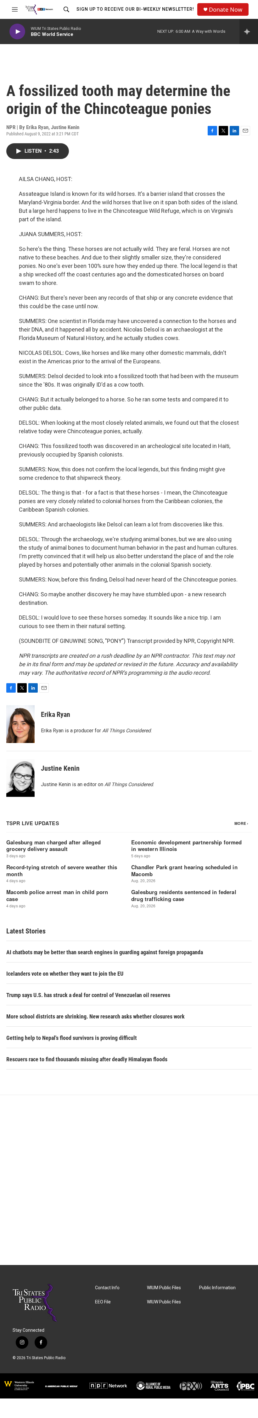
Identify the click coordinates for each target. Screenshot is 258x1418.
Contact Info (107, 1287)
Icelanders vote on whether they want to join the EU (64, 973)
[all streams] (248, 31)
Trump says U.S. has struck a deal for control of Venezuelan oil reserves (88, 995)
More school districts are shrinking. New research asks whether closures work (95, 1016)
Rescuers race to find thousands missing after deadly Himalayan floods (86, 1059)
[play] (17, 31)
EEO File (103, 1302)
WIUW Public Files (164, 1302)
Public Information (217, 1287)
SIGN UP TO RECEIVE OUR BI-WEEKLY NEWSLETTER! (135, 9)
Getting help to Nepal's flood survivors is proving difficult (71, 1038)
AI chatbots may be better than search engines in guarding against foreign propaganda (104, 952)
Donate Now (225, 9)
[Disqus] (129, 1180)
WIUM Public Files (164, 1287)
